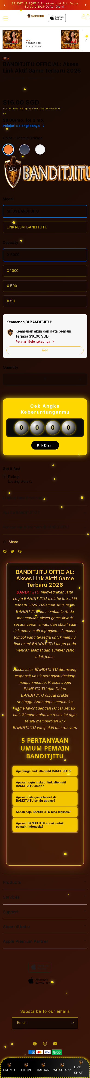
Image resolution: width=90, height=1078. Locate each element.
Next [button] (85, 5)
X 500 (12, 286)
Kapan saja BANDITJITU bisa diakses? (43, 812)
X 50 (11, 301)
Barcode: (33, 78)
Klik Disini (45, 445)
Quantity (10, 367)
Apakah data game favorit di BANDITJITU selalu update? (36, 798)
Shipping (26, 108)
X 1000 (12, 271)
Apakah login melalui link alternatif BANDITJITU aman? (41, 784)
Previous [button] (4, 5)
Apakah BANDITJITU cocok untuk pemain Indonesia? (39, 824)
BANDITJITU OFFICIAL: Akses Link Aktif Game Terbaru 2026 (45, 5)
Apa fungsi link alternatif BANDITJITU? (43, 771)
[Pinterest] (21, 552)
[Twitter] (13, 552)
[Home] (35, 16)
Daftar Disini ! (56, 6)
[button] (5, 18)
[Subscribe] (73, 1023)
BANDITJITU (28, 592)
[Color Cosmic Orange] (8, 149)
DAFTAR (43, 1070)
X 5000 (13, 255)
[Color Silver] (40, 149)
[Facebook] (6, 552)
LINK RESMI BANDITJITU (27, 227)
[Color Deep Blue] (24, 149)
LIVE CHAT (78, 1069)
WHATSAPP (62, 1070)
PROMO (9, 1070)
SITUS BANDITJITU (23, 211)
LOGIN (26, 1070)
